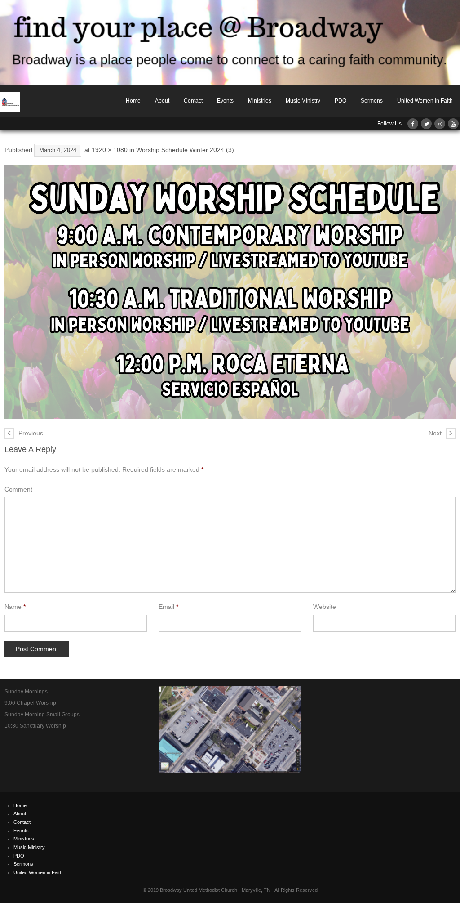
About (162, 101)
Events (225, 101)
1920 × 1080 (110, 149)
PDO (340, 101)
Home (133, 101)
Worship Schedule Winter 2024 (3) (185, 149)
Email (168, 606)
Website (324, 606)
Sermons (372, 101)
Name (15, 606)
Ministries (259, 101)
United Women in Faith (425, 101)
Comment (18, 489)
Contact (193, 101)
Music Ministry (303, 101)
